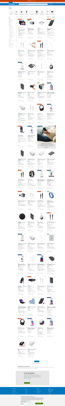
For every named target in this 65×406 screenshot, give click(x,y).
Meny (17, 4)
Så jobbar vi (26, 391)
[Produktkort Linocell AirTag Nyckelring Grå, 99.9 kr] (41, 216)
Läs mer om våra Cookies (23, 401)
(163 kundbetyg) (32, 244)
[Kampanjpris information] (31, 138)
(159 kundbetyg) (51, 72)
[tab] (11, 2)
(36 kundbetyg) (42, 114)
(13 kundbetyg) (42, 266)
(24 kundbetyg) (42, 181)
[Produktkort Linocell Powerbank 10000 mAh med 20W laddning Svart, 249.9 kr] (22, 86)
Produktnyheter (38, 392)
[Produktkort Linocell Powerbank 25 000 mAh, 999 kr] (51, 280)
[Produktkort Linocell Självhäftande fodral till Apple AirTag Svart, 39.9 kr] (22, 216)
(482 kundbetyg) (42, 51)
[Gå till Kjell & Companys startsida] (12, 4)
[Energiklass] (18, 27)
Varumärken (38, 393)
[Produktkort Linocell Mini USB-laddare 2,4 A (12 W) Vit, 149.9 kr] (41, 153)
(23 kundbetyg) (51, 202)
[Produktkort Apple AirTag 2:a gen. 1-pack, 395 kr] (41, 322)
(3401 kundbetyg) (23, 51)
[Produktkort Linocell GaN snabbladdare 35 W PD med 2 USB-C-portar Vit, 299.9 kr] (22, 107)
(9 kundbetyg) (51, 30)
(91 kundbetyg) (51, 309)
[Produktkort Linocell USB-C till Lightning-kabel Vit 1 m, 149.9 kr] (41, 280)
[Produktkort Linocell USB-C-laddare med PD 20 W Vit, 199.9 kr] (31, 44)
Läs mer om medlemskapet (27, 378)
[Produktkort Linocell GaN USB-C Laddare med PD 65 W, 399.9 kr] (31, 343)
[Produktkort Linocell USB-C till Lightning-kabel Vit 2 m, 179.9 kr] (31, 195)
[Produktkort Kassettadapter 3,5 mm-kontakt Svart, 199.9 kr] (31, 66)
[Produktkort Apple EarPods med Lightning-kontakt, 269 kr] (41, 237)
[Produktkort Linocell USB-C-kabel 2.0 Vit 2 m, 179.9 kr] (22, 44)
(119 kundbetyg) (42, 29)
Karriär (26, 393)
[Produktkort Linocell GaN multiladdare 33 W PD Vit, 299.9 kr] (31, 153)
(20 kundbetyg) (32, 30)
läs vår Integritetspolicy (28, 401)
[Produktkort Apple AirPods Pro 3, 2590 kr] (41, 22)
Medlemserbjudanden (39, 391)
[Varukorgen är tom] (56, 4)
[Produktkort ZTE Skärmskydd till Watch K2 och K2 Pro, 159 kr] (22, 343)
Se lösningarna (46, 147)
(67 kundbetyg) (22, 308)
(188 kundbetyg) (32, 180)
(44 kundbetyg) (32, 137)
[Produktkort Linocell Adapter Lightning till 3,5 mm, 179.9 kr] (41, 66)
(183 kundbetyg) (22, 115)
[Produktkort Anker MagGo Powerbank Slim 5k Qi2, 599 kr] (41, 301)
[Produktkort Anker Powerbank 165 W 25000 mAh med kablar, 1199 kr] (22, 280)
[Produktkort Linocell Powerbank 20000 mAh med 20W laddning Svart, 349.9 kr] (22, 153)
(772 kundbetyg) (51, 329)
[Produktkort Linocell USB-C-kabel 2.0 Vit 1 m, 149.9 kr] (31, 107)
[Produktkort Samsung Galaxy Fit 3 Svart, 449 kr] (31, 173)
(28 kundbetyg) (22, 30)
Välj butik (22, 79)
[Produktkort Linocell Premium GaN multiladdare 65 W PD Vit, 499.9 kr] (31, 237)
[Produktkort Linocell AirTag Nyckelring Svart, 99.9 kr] (51, 66)
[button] (12, 8)
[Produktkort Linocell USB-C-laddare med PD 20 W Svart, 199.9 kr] (31, 86)
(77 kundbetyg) (32, 308)
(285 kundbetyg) (42, 244)
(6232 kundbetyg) (32, 51)
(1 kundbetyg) (51, 244)
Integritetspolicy (14, 391)
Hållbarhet (26, 392)
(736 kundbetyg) (42, 72)
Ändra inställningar (22, 403)
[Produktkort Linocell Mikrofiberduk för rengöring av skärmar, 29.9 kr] (31, 301)
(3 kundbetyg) (22, 136)
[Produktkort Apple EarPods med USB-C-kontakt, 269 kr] (51, 44)
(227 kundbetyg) (22, 73)
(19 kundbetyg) (51, 115)
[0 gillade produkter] (54, 4)
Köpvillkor (13, 393)
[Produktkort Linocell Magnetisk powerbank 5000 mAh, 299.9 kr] (51, 153)
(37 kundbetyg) (32, 73)
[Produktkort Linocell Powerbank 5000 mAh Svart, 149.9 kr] (31, 216)
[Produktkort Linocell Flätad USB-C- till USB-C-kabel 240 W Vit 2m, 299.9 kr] (31, 258)
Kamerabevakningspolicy (15, 392)
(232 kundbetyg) (51, 51)
